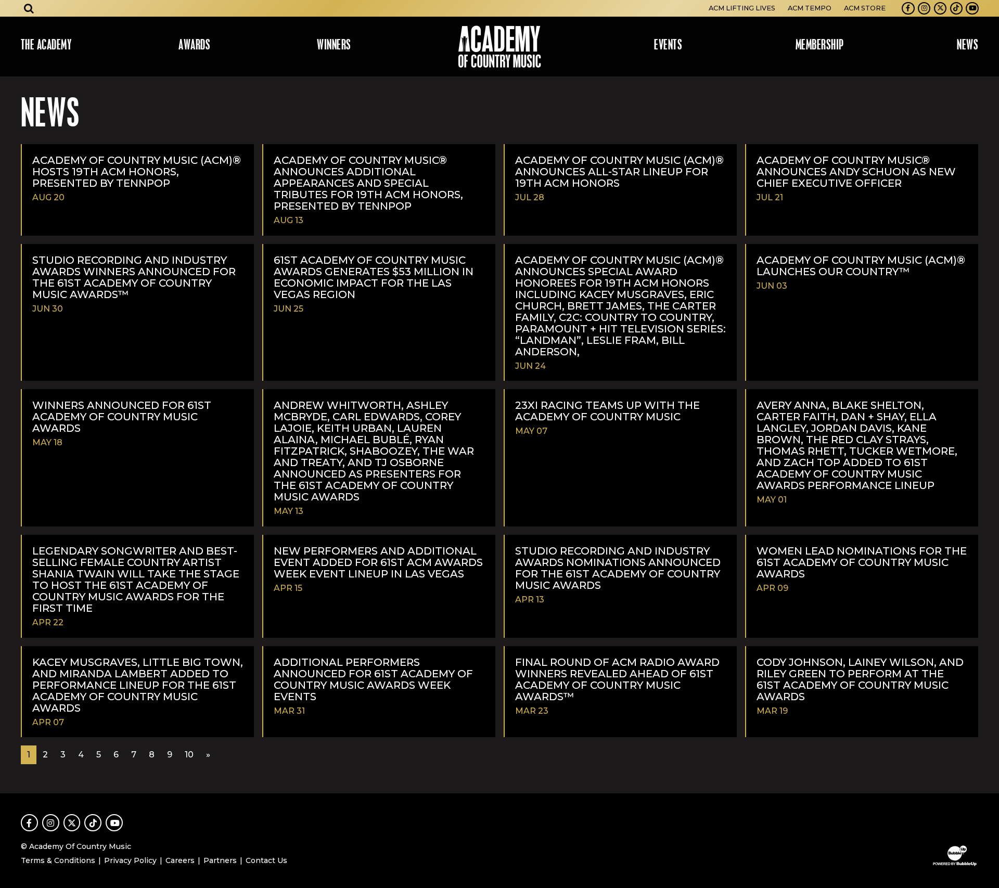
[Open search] (29, 8)
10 (189, 755)
